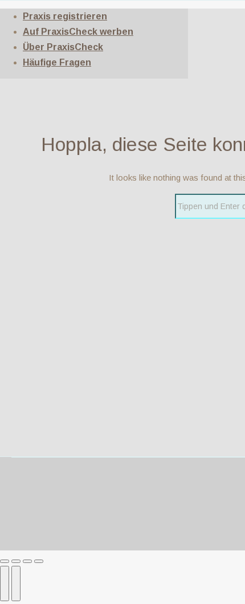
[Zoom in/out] (38, 561)
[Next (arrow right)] (16, 583)
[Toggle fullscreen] (27, 561)
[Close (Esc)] (4, 561)
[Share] (16, 561)
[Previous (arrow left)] (4, 583)
